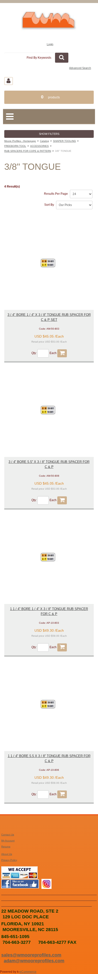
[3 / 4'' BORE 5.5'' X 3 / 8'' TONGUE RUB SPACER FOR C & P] (49, 409)
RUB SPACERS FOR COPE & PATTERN (27, 151)
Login (50, 44)
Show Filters (49, 133)
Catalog (44, 141)
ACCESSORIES (39, 146)
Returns (5, 846)
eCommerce (28, 972)
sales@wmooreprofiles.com (31, 955)
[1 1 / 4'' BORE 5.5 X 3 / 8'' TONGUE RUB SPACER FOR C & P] (49, 703)
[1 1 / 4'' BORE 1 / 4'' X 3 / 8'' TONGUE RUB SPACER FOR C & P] (49, 556)
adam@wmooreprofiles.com (34, 960)
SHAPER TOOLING (64, 141)
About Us (6, 854)
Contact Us (7, 834)
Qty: (34, 353)
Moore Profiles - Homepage (20, 141)
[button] (49, 97)
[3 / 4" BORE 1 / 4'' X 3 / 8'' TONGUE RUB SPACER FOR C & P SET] (49, 262)
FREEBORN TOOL (15, 146)
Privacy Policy (9, 860)
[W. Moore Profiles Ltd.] (49, 23)
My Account (8, 840)
